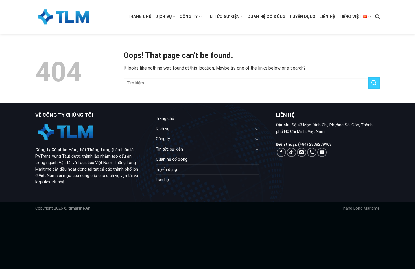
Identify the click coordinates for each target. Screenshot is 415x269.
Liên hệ (327, 16)
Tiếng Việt (350, 16)
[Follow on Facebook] (281, 152)
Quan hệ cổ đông (266, 16)
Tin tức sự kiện (222, 16)
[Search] (377, 16)
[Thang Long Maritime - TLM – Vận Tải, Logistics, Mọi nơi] (63, 16)
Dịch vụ (163, 16)
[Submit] (374, 82)
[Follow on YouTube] (322, 152)
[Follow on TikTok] (291, 152)
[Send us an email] (301, 152)
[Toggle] (257, 128)
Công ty (189, 16)
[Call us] (311, 152)
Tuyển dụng (302, 16)
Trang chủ (140, 16)
